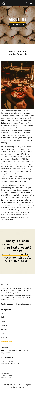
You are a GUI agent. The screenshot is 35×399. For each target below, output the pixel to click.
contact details (15, 254)
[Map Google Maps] (12, 368)
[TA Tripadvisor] (8, 368)
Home (3, 313)
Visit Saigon (5, 337)
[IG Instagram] (3, 368)
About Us (4, 325)
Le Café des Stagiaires (24, 385)
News (3, 321)
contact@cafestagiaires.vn (10, 364)
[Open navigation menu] (31, 3)
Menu (3, 333)
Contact (4, 329)
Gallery (3, 317)
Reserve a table (6, 341)
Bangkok (29, 193)
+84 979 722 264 (7, 361)
